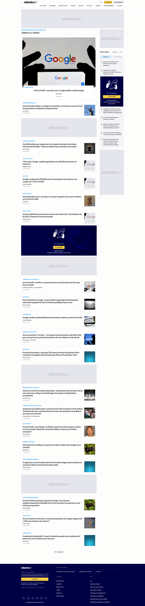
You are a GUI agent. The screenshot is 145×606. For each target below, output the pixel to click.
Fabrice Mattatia (38, 287)
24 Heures (114, 52)
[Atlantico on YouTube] (45, 598)
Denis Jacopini (26, 149)
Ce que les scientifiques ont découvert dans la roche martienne (110, 63)
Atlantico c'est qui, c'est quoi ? (65, 571)
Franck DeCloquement (28, 287)
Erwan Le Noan (26, 523)
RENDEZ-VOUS (59, 587)
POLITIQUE (43, 5)
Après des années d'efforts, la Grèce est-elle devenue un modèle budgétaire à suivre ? (111, 125)
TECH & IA (89, 5)
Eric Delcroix (33, 340)
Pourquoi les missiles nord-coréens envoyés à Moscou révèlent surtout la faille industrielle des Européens (111, 142)
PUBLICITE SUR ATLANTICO (96, 587)
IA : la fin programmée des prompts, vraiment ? (110, 118)
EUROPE (73, 5)
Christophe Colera (27, 416)
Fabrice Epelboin (26, 467)
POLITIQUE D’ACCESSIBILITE (97, 596)
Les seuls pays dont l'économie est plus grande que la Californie (112, 133)
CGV (91, 581)
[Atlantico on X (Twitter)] (28, 598)
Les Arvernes (26, 111)
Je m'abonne (59, 247)
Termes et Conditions (32, 584)
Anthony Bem (26, 340)
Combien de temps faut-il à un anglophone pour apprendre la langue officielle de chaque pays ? (112, 110)
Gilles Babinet (26, 450)
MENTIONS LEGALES (95, 584)
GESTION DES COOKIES (95, 590)
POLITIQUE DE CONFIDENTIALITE (98, 593)
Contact (98, 571)
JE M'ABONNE (108, 2)
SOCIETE (80, 5)
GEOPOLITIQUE (63, 5)
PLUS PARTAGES (118, 56)
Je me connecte (118, 2)
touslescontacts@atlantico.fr (35, 602)
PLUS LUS (106, 56)
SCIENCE (98, 5)
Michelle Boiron (36, 416)
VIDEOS (58, 590)
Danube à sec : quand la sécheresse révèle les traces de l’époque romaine (112, 72)
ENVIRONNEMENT (109, 5)
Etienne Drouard (26, 219)
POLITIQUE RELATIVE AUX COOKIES (98, 599)
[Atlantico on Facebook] (32, 598)
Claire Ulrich (25, 201)
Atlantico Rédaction (27, 184)
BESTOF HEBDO (60, 596)
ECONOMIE (52, 5)
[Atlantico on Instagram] (41, 598)
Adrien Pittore (59, 93)
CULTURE (119, 5)
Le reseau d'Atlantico (85, 571)
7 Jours (121, 52)
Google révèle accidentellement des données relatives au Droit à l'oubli (52, 318)
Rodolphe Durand (27, 166)
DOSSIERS (58, 584)
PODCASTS (59, 593)
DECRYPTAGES (60, 581)
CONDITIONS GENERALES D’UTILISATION (100, 602)
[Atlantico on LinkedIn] (37, 598)
